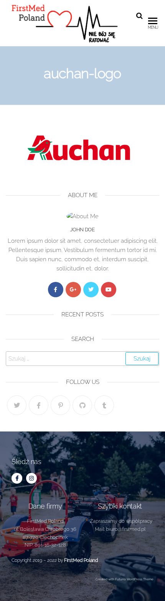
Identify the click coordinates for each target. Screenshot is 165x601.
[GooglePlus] (73, 289)
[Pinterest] (60, 405)
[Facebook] (55, 289)
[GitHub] (82, 405)
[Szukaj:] (82, 358)
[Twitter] (91, 289)
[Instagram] (31, 478)
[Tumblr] (104, 405)
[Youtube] (108, 289)
